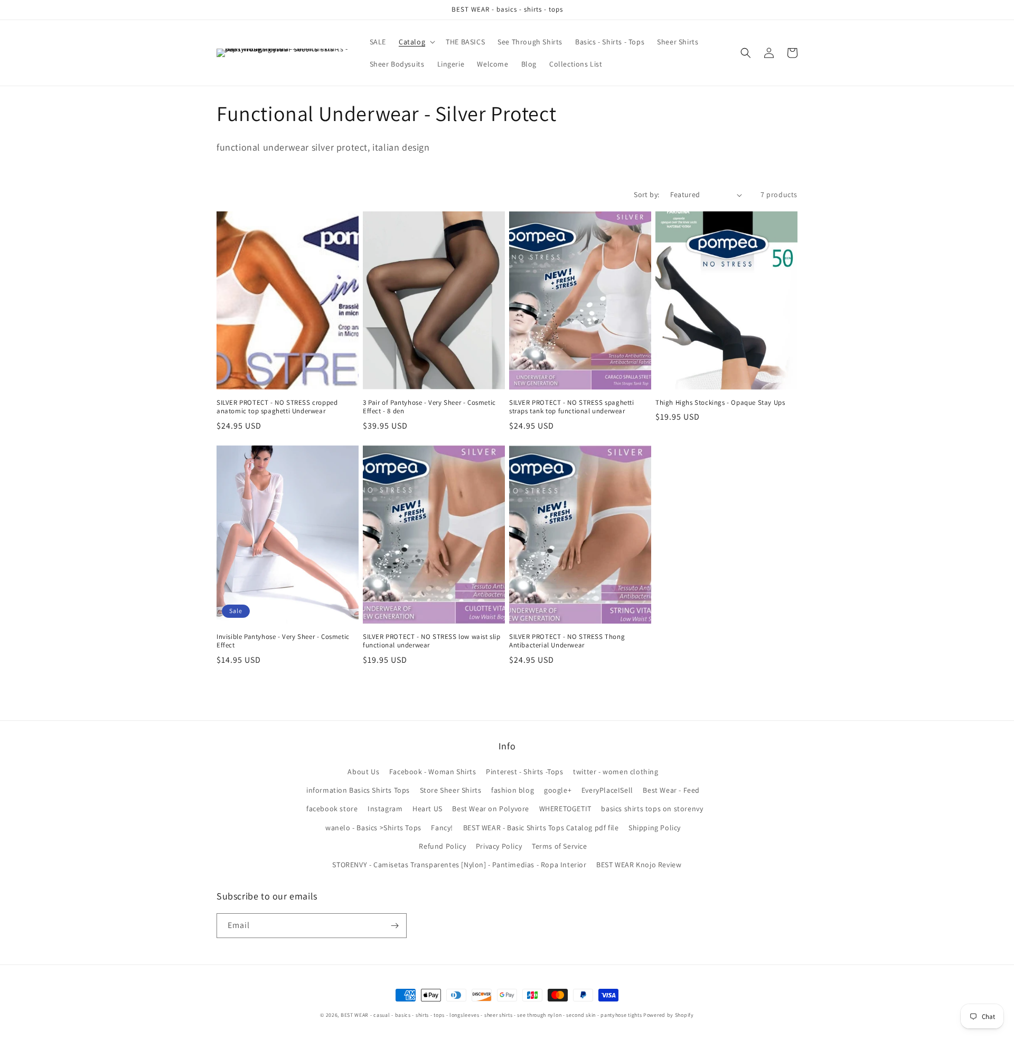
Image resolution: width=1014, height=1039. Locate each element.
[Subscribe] (394, 925)
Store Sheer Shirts (451, 790)
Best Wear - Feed (671, 790)
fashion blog (512, 790)
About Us (363, 771)
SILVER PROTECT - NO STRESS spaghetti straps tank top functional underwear (571, 407)
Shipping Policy (654, 827)
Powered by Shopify (668, 1015)
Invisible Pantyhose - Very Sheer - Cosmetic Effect (283, 641)
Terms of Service (559, 846)
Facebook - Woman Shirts (432, 771)
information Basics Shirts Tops (358, 790)
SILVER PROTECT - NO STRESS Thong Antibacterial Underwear (567, 641)
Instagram (385, 808)
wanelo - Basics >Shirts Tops (373, 827)
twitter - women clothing (615, 771)
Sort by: (646, 194)
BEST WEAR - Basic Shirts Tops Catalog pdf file (541, 827)
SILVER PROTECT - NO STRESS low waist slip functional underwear (432, 641)
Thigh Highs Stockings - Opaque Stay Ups (720, 402)
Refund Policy (442, 846)
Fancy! (442, 827)
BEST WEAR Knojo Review (638, 864)
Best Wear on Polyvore (490, 808)
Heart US (427, 808)
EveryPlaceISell (607, 790)
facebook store (332, 808)
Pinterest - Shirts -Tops (524, 771)
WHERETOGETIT (565, 808)
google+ (557, 790)
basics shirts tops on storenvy (652, 808)
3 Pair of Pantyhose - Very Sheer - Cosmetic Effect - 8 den (429, 407)
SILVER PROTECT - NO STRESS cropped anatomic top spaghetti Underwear (277, 407)
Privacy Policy (499, 846)
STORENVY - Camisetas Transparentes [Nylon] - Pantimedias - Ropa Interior (459, 864)
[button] (415, 42)
